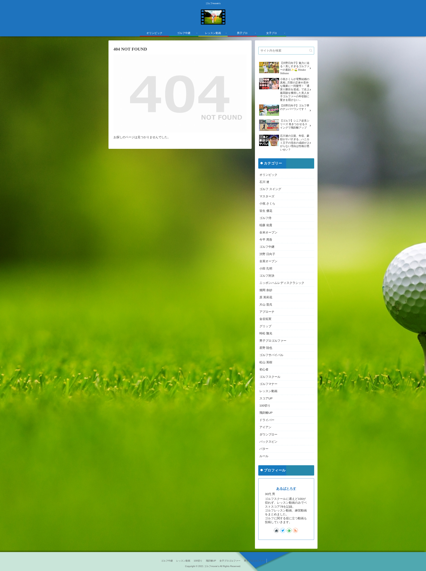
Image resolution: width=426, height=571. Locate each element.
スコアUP (266, 398)
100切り (264, 405)
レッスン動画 (268, 391)
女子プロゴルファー (229, 560)
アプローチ (266, 312)
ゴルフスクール (269, 376)
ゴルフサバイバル (271, 355)
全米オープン (268, 232)
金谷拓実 (265, 319)
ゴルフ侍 (265, 218)
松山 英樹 (265, 362)
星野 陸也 (265, 348)
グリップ (265, 326)
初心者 (263, 369)
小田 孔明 (265, 268)
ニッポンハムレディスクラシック (281, 283)
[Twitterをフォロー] (282, 530)
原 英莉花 (265, 297)
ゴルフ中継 (266, 247)
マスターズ (266, 196)
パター (263, 449)
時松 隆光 (265, 333)
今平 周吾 (265, 239)
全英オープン (268, 261)
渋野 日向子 (267, 254)
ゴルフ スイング (270, 189)
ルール (263, 456)
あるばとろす (286, 488)
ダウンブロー (268, 434)
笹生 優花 (265, 211)
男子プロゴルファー (272, 340)
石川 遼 (264, 182)
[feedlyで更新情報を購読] (289, 530)
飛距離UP (266, 413)
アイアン (265, 427)
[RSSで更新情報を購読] (295, 530)
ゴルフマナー (268, 384)
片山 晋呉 (265, 304)
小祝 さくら (267, 203)
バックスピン (268, 441)
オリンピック (268, 174)
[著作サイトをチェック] (276, 530)
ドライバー (266, 420)
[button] (311, 50)
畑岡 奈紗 (265, 290)
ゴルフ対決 (266, 276)
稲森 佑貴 (265, 225)
